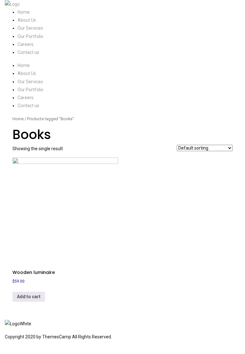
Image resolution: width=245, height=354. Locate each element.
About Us (27, 20)
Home (24, 12)
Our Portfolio (30, 36)
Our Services (30, 28)
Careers (25, 44)
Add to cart (29, 296)
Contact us (28, 52)
